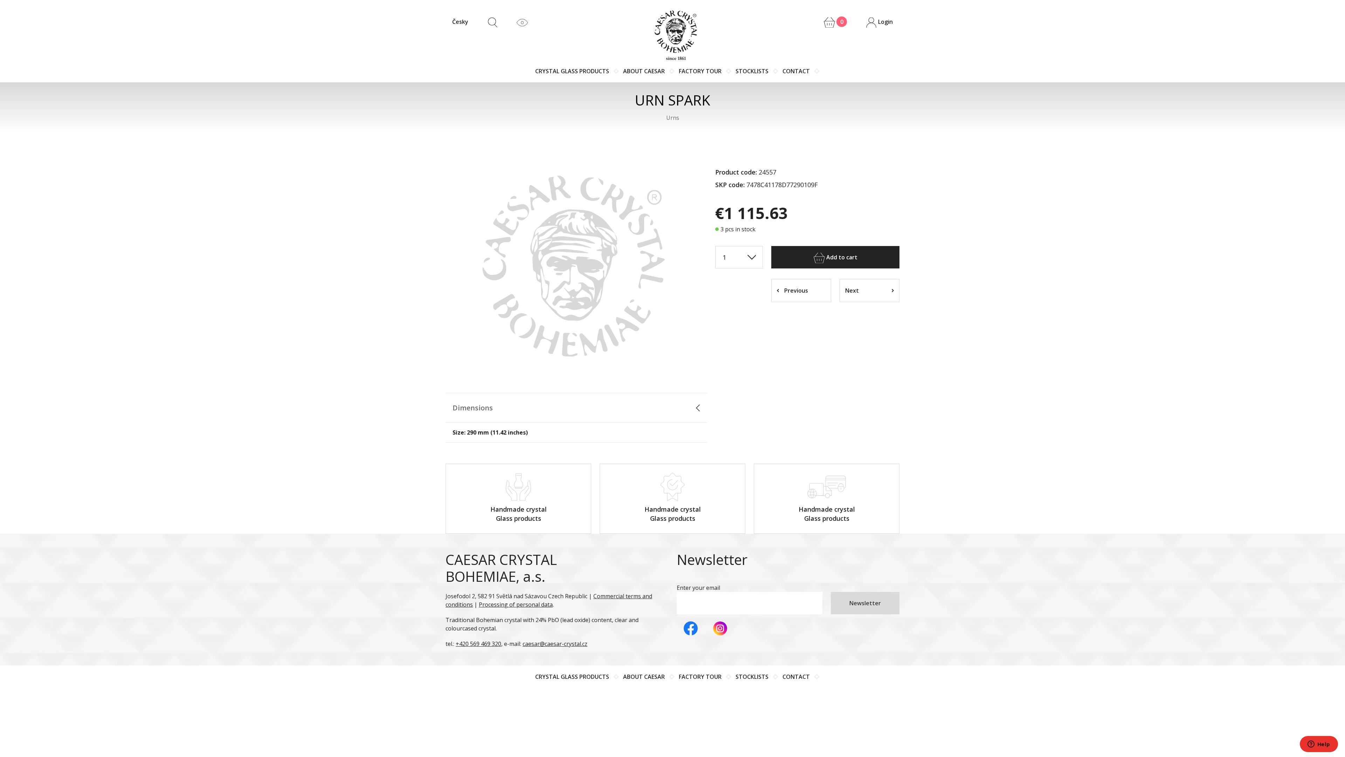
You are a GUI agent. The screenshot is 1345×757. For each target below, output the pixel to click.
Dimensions (473, 407)
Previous (796, 290)
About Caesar (644, 71)
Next (852, 290)
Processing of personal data (516, 604)
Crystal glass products (572, 71)
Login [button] (885, 22)
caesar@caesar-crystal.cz (555, 644)
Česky (460, 22)
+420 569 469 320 (478, 644)
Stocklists (752, 71)
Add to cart (841, 257)
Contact (796, 71)
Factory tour (700, 71)
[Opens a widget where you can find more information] (1318, 744)
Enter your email (698, 588)
